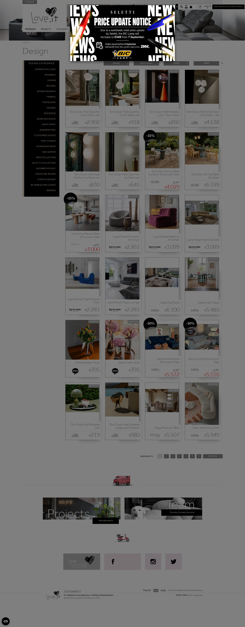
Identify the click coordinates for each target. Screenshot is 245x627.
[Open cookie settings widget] (6, 621)
